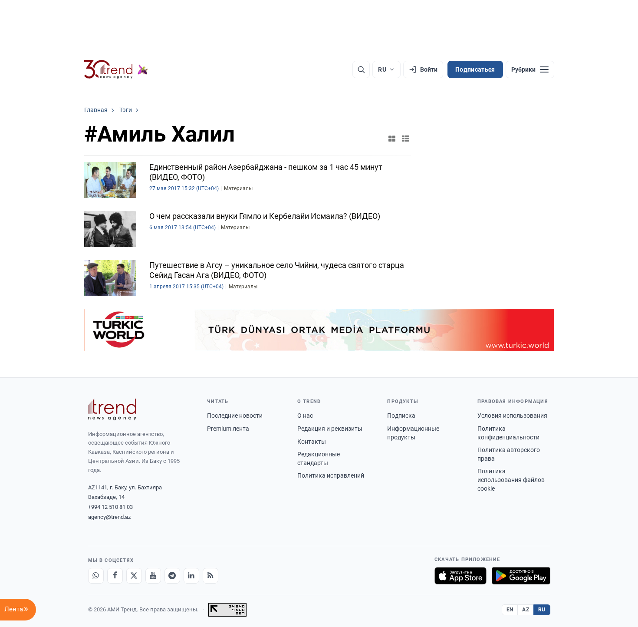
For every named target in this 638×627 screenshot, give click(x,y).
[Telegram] (172, 576)
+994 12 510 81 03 (110, 507)
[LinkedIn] (191, 576)
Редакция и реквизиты (329, 428)
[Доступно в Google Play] (521, 575)
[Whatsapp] (96, 576)
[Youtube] (153, 576)
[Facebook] (115, 576)
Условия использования (512, 415)
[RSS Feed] (210, 576)
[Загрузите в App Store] (460, 575)
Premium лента (228, 428)
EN (509, 610)
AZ (525, 610)
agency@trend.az (109, 517)
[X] (134, 576)
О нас (305, 415)
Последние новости (235, 415)
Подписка (401, 415)
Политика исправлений (330, 475)
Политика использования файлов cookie (511, 480)
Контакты (311, 441)
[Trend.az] (116, 69)
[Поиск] (361, 69)
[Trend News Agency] (112, 409)
